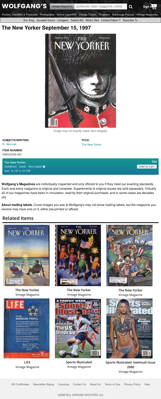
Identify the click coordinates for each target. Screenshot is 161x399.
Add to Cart (146, 166)
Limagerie (62, 20)
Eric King (29, 20)
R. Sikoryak (9, 144)
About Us (95, 384)
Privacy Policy (132, 384)
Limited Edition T (111, 20)
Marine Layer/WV (66, 14)
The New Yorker (91, 144)
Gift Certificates (20, 384)
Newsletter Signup (43, 384)
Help (147, 384)
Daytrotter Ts (130, 20)
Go (130, 7)
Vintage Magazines (147, 14)
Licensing (63, 384)
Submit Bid (77, 20)
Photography (47, 14)
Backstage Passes (123, 14)
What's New (92, 20)
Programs (104, 14)
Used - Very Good (30, 166)
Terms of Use (112, 384)
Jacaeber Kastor (45, 20)
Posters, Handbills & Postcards (20, 14)
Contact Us (79, 384)
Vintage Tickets (88, 14)
